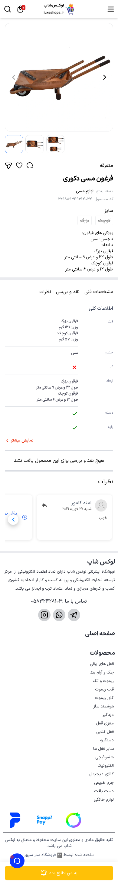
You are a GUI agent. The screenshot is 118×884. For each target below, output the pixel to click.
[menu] (111, 9)
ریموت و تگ (103, 681)
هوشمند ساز (103, 706)
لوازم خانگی (104, 799)
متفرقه (106, 165)
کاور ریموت (104, 698)
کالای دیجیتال (101, 774)
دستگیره (107, 740)
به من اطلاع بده (63, 873)
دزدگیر (108, 715)
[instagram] (44, 615)
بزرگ (84, 220)
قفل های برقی (102, 664)
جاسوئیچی (104, 757)
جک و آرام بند (102, 672)
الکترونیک (105, 766)
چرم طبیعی (104, 783)
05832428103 (46, 601)
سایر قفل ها (103, 749)
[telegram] (74, 615)
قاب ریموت (104, 689)
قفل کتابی (105, 732)
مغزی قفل (105, 723)
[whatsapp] (59, 615)
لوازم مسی (84, 191)
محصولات (102, 653)
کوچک (104, 220)
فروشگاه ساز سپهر (40, 855)
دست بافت (104, 791)
